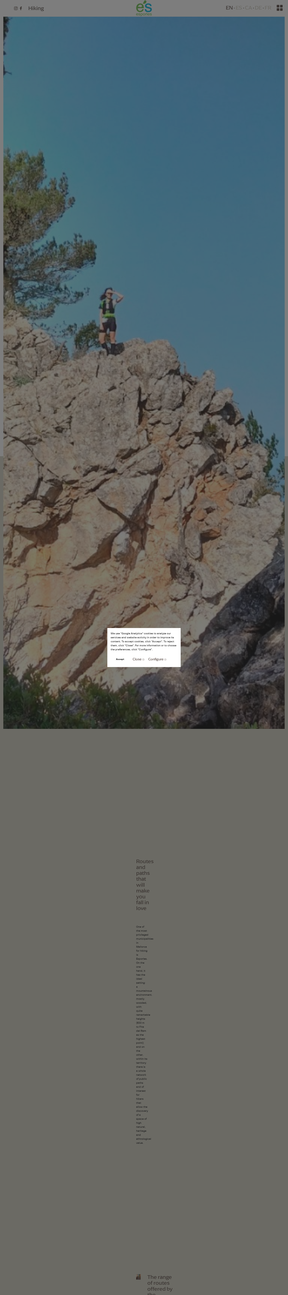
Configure (156, 659)
